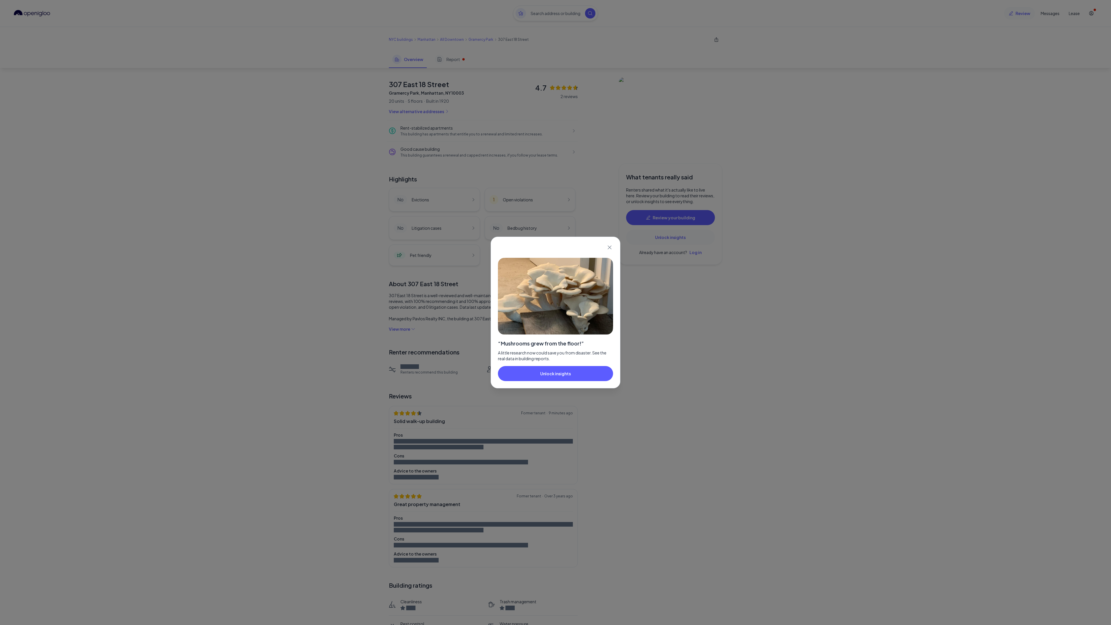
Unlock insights (555, 373)
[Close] (609, 247)
